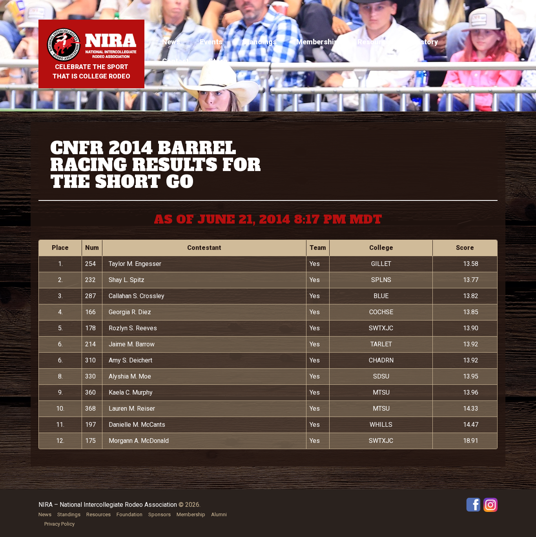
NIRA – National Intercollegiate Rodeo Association (107, 504)
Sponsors (159, 514)
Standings (259, 42)
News (171, 42)
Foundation (129, 514)
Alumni (219, 514)
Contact (175, 61)
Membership (317, 42)
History (425, 42)
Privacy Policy (59, 524)
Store (217, 61)
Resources (375, 42)
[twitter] (490, 504)
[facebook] (473, 504)
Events (211, 42)
